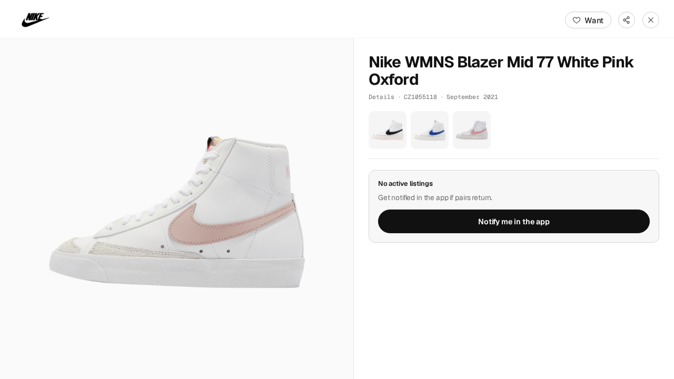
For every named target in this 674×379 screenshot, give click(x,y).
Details (381, 97)
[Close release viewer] (650, 20)
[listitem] (388, 130)
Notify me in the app (514, 221)
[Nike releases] (36, 20)
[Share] (626, 20)
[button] (176, 208)
